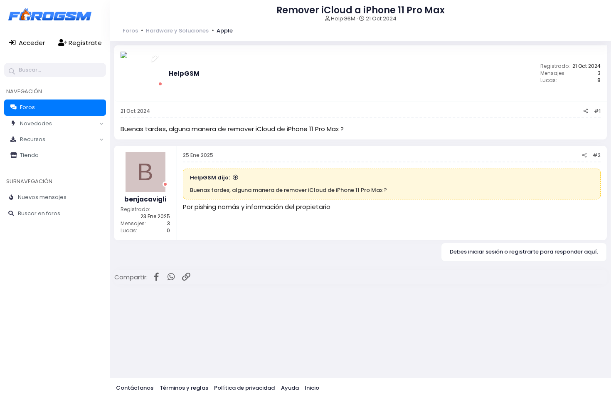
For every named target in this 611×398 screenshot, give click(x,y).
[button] (101, 124)
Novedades (36, 123)
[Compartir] (586, 111)
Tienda (29, 155)
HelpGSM (343, 18)
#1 (597, 110)
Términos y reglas (184, 388)
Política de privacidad (244, 388)
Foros (27, 107)
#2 (597, 155)
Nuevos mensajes (42, 197)
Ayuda (290, 388)
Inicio (312, 388)
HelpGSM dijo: (210, 178)
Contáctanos (134, 388)
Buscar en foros (39, 213)
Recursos (32, 139)
